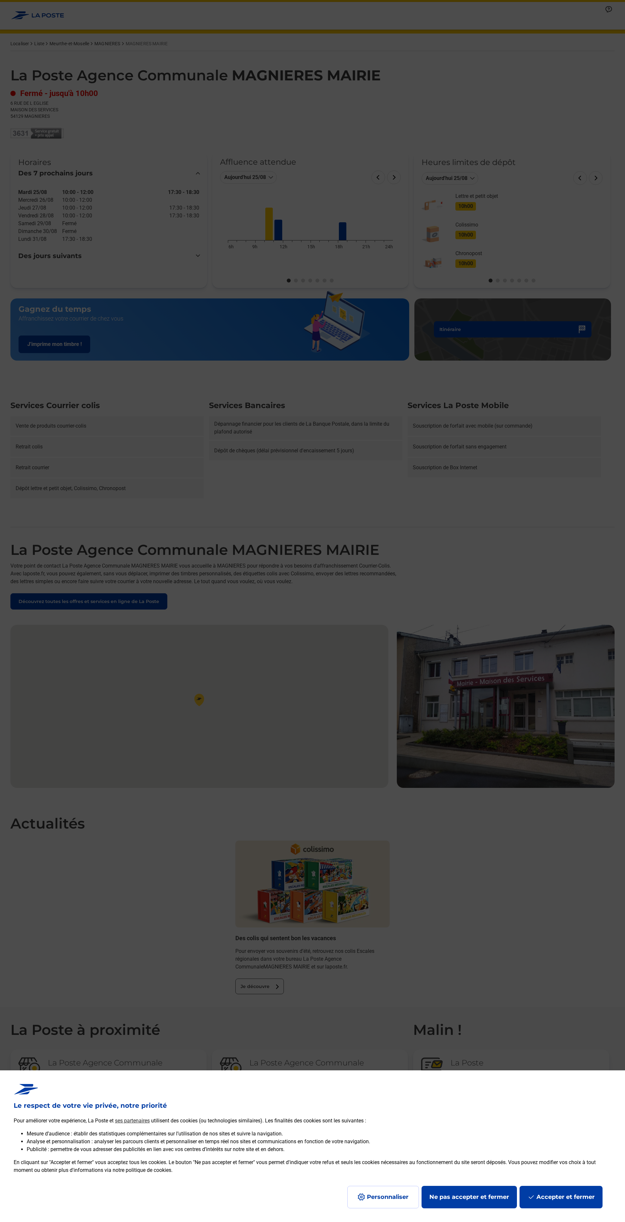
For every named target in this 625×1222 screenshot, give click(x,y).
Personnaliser (388, 1197)
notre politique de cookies (142, 1170)
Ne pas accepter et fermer (469, 1197)
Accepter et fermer (565, 1197)
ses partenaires (132, 1121)
